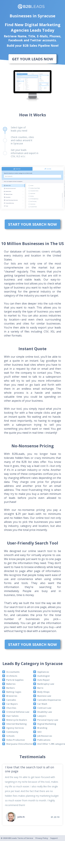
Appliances (43, 672)
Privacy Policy (42, 838)
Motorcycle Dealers (16, 720)
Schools (10, 736)
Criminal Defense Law (17, 712)
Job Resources (44, 736)
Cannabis (11, 700)
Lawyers (41, 716)
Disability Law (44, 712)
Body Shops (43, 692)
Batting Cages (13, 692)
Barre (40, 688)
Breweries (11, 696)
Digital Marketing (46, 724)
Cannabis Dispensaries (49, 700)
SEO (39, 732)
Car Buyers (12, 704)
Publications (43, 740)
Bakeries (11, 684)
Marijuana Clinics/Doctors (20, 744)
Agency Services (15, 728)
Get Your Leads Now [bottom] (32, 58)
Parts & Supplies (15, 680)
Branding (42, 728)
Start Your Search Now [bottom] (32, 224)
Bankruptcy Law (45, 684)
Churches (11, 708)
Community (12, 732)
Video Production (15, 740)
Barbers (10, 688)
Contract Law (44, 708)
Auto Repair (43, 680)
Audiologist (43, 676)
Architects (11, 676)
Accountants (13, 672)
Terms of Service (25, 838)
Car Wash (42, 704)
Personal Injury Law (47, 720)
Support (54, 838)
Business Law (44, 696)
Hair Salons (12, 716)
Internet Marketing (16, 724)
